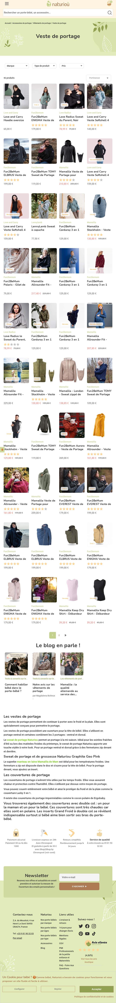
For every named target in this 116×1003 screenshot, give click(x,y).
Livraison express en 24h (44, 839)
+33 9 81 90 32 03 (25, 933)
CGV (61, 943)
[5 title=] (45, 125)
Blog (43, 948)
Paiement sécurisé (16, 839)
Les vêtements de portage (72, 678)
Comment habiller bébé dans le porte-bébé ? (16, 688)
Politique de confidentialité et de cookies (94, 996)
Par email (17, 938)
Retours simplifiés (72, 839)
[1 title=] (32, 125)
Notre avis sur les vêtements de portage (44, 688)
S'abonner (78, 886)
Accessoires (46, 943)
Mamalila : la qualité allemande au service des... (69, 689)
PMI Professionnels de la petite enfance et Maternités (66, 954)
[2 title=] (36, 125)
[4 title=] (42, 125)
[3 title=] (39, 125)
